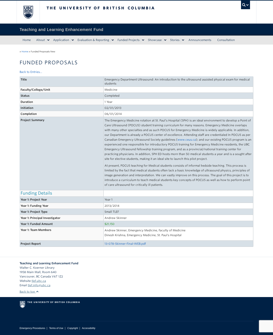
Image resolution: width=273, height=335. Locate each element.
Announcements (199, 40)
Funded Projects (128, 40)
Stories (174, 40)
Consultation (226, 40)
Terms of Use (56, 328)
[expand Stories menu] (183, 40)
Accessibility (88, 328)
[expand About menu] (48, 40)
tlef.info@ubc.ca (39, 285)
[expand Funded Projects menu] (143, 40)
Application (61, 40)
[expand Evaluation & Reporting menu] (112, 40)
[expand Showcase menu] (165, 40)
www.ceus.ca (186, 139)
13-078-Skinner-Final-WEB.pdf (125, 243)
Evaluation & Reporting (93, 40)
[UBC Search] (245, 5)
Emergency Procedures (32, 328)
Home (27, 40)
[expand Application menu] (72, 40)
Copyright (72, 328)
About (40, 40)
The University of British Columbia (28, 12)
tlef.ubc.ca (39, 280)
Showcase (155, 40)
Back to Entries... (31, 72)
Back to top (28, 291)
